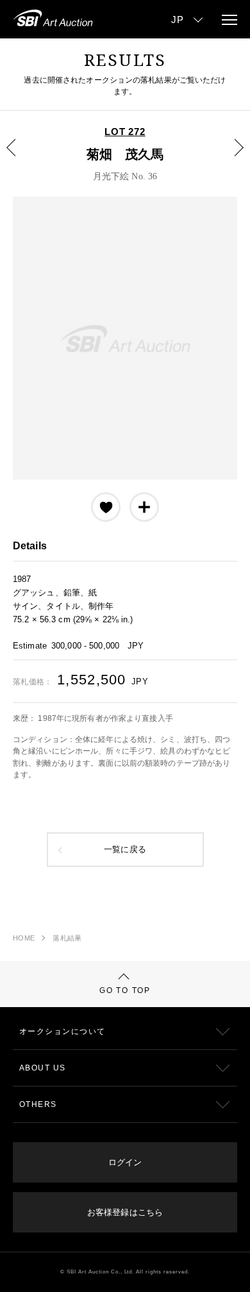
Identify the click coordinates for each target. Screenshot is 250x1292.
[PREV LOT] (18, 156)
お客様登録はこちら (125, 1212)
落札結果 (67, 938)
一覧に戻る (125, 849)
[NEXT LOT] (231, 156)
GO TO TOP (124, 990)
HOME (24, 938)
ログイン (125, 1162)
